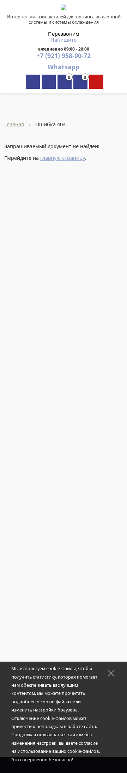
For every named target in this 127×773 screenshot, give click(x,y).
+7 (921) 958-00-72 (63, 55)
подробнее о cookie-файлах (41, 702)
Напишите (63, 39)
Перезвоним (63, 34)
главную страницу (62, 158)
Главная (14, 124)
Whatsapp (63, 67)
